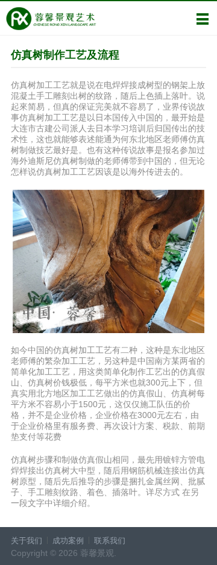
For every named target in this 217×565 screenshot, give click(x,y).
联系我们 (109, 540)
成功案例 (68, 540)
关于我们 (26, 540)
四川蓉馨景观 (51, 18)
